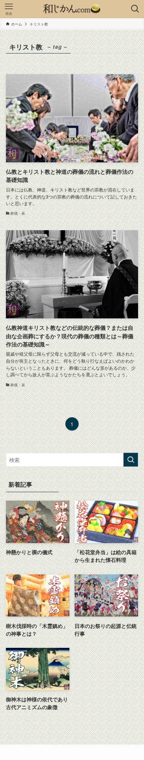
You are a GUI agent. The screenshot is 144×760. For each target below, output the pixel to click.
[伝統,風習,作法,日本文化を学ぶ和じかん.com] (72, 9)
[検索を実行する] (130, 460)
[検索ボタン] (135, 9)
